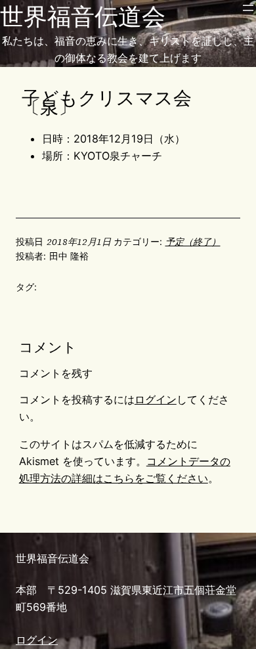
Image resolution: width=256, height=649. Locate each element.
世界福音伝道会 (82, 16)
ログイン (156, 399)
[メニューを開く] (248, 8)
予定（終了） (193, 241)
